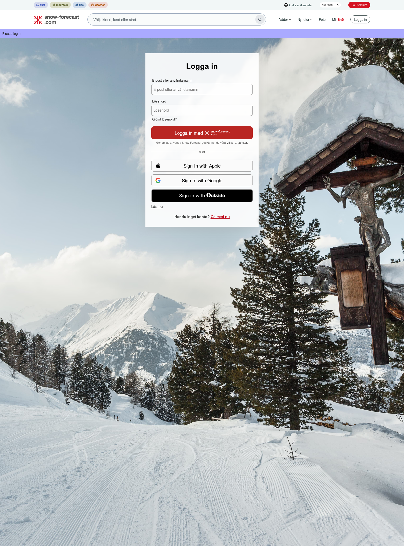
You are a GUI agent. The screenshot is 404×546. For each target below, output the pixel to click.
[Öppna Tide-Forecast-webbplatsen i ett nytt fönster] (80, 5)
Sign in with (192, 195)
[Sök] (260, 19)
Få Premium (359, 5)
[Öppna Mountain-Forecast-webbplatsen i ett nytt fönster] (60, 5)
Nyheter (303, 19)
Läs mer (157, 206)
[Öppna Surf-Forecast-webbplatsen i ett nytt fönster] (41, 5)
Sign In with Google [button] (202, 180)
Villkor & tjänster (237, 142)
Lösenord (159, 101)
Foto (322, 19)
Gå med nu (220, 216)
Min (338, 19)
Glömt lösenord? (164, 119)
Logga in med (189, 132)
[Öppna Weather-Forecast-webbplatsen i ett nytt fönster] (98, 5)
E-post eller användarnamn (172, 80)
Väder (283, 19)
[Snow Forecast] (55, 19)
